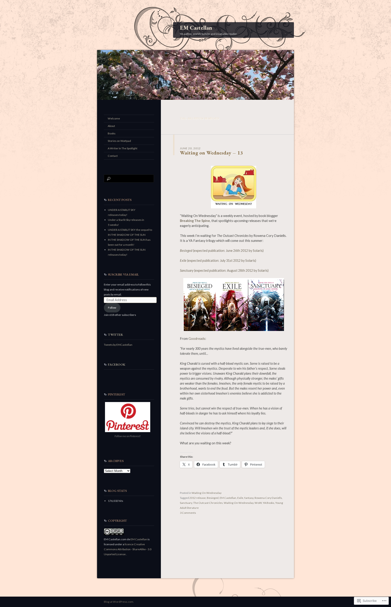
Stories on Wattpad (119, 141)
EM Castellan (196, 27)
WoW (258, 503)
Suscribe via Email (123, 274)
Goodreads (196, 338)
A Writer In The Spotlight (122, 148)
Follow (112, 307)
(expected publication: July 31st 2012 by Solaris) (218, 260)
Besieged (213, 498)
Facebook (116, 364)
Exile (240, 498)
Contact (113, 155)
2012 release (197, 498)
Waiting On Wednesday (207, 493)
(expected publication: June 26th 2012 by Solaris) (222, 250)
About (111, 126)
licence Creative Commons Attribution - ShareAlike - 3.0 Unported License (127, 549)
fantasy (248, 498)
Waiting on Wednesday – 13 (211, 152)
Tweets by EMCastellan (118, 344)
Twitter (115, 335)
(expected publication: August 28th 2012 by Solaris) (224, 270)
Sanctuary (186, 503)
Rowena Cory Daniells (268, 498)
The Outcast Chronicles (208, 503)
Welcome (114, 118)
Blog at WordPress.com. (119, 601)
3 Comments (188, 512)
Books (111, 133)
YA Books (268, 503)
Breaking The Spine (195, 221)
